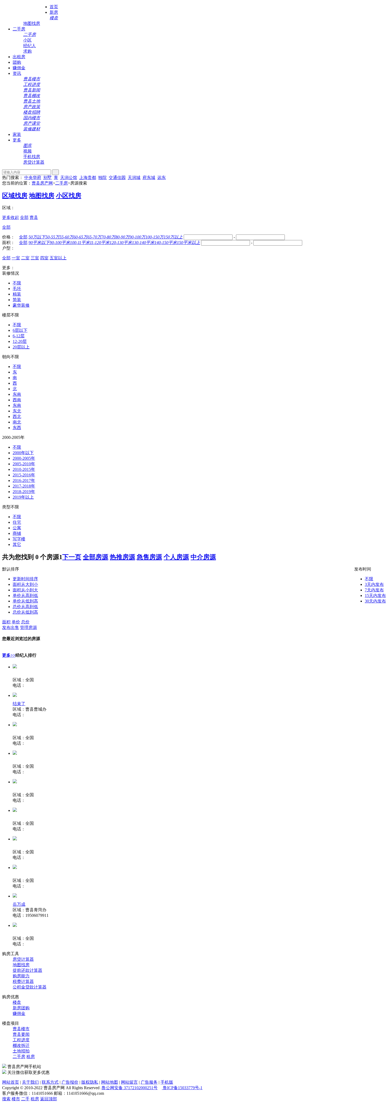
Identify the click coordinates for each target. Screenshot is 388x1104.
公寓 (17, 528)
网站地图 (109, 1082)
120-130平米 (121, 242)
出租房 (19, 56)
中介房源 (203, 557)
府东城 (149, 177)
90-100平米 (60, 242)
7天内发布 (374, 590)
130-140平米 (143, 242)
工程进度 (21, 1040)
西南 (17, 400)
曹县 (34, 217)
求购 (27, 51)
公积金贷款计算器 (29, 987)
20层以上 (21, 347)
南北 (17, 422)
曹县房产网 (42, 183)
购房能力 (21, 976)
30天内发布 (375, 601)
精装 (17, 294)
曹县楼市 (21, 1029)
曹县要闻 (21, 1034)
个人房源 (176, 557)
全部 (24, 217)
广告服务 (149, 1082)
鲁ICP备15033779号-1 (182, 1087)
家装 (17, 134)
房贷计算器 (33, 162)
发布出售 (10, 627)
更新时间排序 (25, 579)
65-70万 (94, 237)
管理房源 (28, 627)
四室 (44, 258)
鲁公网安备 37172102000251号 (130, 1087)
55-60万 (66, 237)
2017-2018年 (24, 486)
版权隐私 (89, 1082)
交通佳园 (117, 177)
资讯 (17, 73)
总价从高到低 (25, 606)
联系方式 (50, 1082)
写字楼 (19, 539)
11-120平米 (100, 242)
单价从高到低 (25, 595)
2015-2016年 (24, 475)
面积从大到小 (25, 584)
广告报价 (69, 1082)
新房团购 (21, 1008)
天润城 (134, 177)
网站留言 (129, 1082)
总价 (25, 622)
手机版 (166, 1082)
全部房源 (95, 557)
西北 (17, 416)
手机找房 (31, 156)
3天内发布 (374, 584)
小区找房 (68, 195)
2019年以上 (23, 497)
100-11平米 (80, 242)
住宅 (17, 522)
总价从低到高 (25, 612)
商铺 (17, 533)
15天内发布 (375, 595)
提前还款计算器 (27, 970)
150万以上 (173, 237)
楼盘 (17, 1002)
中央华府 (32, 177)
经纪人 (29, 45)
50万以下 (37, 237)
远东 (161, 177)
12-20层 (20, 341)
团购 (17, 62)
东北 (17, 411)
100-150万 (154, 237)
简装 (17, 299)
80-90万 (122, 237)
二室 (25, 258)
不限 (17, 283)
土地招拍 (21, 1051)
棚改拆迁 (21, 1045)
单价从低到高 (25, 601)
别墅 (47, 177)
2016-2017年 (24, 480)
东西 (17, 427)
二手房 (19, 29)
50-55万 (52, 237)
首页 (54, 6)
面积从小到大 (25, 590)
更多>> (8, 655)
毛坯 (17, 288)
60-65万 (80, 237)
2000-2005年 (24, 458)
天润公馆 (68, 177)
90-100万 (137, 237)
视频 (27, 151)
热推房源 (122, 557)
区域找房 (14, 195)
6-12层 (19, 336)
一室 (16, 258)
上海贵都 (87, 177)
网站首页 (10, 1082)
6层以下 (20, 330)
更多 (17, 140)
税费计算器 (23, 981)
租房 (30, 1056)
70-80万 (108, 237)
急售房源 (149, 557)
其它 (17, 544)
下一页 (71, 557)
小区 (27, 40)
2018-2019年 (24, 491)
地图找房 (31, 23)
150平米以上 (188, 242)
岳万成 (19, 904)
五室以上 (58, 258)
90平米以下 (39, 242)
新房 (54, 12)
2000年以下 (23, 452)
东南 (17, 394)
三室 (35, 258)
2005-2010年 (24, 464)
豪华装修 (21, 305)
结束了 (19, 703)
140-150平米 (165, 242)
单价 (16, 622)
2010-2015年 (24, 469)
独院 (102, 177)
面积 (6, 622)
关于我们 (30, 1082)
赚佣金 (19, 68)
